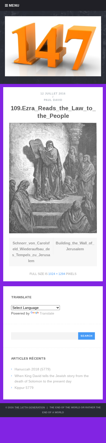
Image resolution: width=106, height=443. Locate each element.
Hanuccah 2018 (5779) (33, 369)
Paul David (53, 99)
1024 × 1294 (56, 274)
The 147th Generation (30, 407)
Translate (47, 313)
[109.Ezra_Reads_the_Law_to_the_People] (53, 232)
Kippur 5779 (24, 388)
